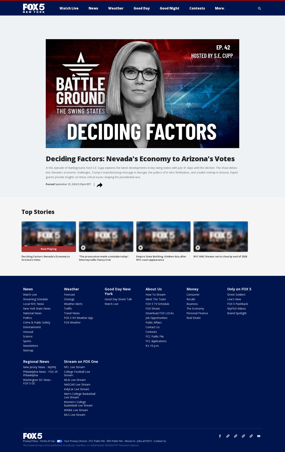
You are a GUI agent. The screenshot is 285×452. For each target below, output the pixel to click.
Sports (27, 341)
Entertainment (32, 327)
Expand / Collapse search (259, 8)
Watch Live (30, 294)
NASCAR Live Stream (77, 384)
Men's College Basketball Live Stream (79, 395)
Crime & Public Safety (36, 322)
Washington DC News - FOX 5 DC (37, 381)
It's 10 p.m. (152, 346)
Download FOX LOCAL (160, 313)
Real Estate (194, 318)
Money (192, 289)
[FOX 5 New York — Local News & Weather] (36, 8)
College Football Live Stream (77, 373)
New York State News (37, 308)
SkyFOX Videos (236, 308)
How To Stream (156, 294)
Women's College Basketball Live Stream (78, 403)
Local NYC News (33, 304)
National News (32, 313)
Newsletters (30, 346)
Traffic (68, 308)
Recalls (191, 299)
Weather (71, 289)
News (28, 289)
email (259, 436)
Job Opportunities (157, 318)
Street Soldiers (236, 294)
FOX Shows (153, 308)
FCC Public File (155, 336)
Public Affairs (154, 322)
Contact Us (153, 327)
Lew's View (234, 299)
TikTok (235, 436)
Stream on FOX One (81, 361)
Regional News (36, 361)
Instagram (228, 436)
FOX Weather (72, 322)
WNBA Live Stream (76, 410)
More (219, 8)
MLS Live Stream (74, 415)
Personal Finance (197, 313)
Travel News (72, 313)
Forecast (69, 294)
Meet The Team (156, 299)
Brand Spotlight (237, 313)
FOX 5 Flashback (237, 304)
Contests (151, 332)
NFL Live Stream (74, 367)
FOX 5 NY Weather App (78, 318)
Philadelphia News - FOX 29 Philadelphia (40, 373)
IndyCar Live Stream (76, 389)
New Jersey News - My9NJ (39, 367)
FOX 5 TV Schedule (157, 304)
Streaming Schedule (35, 299)
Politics (27, 318)
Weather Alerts (73, 304)
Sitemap (28, 350)
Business (192, 304)
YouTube (243, 436)
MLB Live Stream (75, 380)
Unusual (28, 332)
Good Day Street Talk (118, 299)
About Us (154, 289)
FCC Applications (156, 341)
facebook (220, 436)
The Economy (195, 308)
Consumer (193, 294)
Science (28, 336)
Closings (69, 299)
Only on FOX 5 (239, 289)
